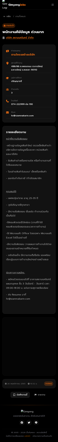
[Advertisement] (29, 346)
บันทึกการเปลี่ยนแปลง (18, 436)
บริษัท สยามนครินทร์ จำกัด (20, 37)
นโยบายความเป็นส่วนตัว (42, 436)
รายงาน (41, 394)
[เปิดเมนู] (53, 5)
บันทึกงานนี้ (22, 394)
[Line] (36, 422)
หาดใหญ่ (49, 383)
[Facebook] (22, 422)
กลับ (9, 16)
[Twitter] (29, 422)
